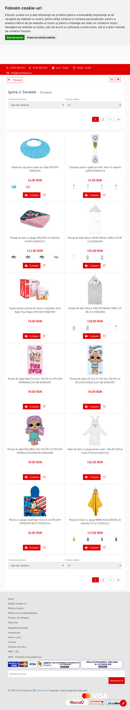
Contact (12, 642)
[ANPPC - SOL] (101, 664)
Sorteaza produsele (17, 99)
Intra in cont (14, 637)
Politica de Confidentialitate (22, 613)
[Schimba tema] (123, 703)
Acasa (11, 598)
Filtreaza (16, 79)
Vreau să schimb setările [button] (41, 37)
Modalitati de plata (18, 627)
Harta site (13, 622)
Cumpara (33, 195)
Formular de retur (17, 646)
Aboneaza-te (116, 680)
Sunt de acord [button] (15, 37)
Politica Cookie (15, 608)
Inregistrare (14, 632)
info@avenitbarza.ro (21, 72)
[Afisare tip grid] (111, 79)
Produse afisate (72, 99)
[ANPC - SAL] (58, 664)
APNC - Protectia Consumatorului (25, 656)
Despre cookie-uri (17, 603)
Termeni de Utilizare (18, 617)
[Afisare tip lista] (118, 79)
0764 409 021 (17, 67)
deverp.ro (43, 690)
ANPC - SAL (13, 651)
